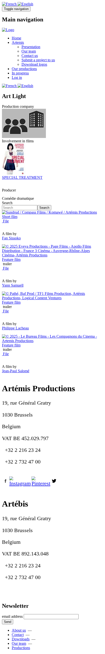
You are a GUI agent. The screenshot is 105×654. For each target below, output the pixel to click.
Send (7, 622)
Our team (28, 51)
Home (16, 38)
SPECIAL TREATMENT (22, 177)
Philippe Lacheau (15, 328)
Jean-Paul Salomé (15, 371)
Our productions (24, 69)
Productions (21, 648)
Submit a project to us (38, 60)
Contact (18, 635)
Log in (17, 77)
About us (19, 630)
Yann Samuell (12, 285)
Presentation (30, 47)
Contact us (29, 56)
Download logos (34, 64)
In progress (20, 73)
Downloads (21, 639)
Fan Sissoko (11, 238)
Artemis (18, 42)
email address (12, 616)
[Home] (8, 30)
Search (7, 203)
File (5, 221)
